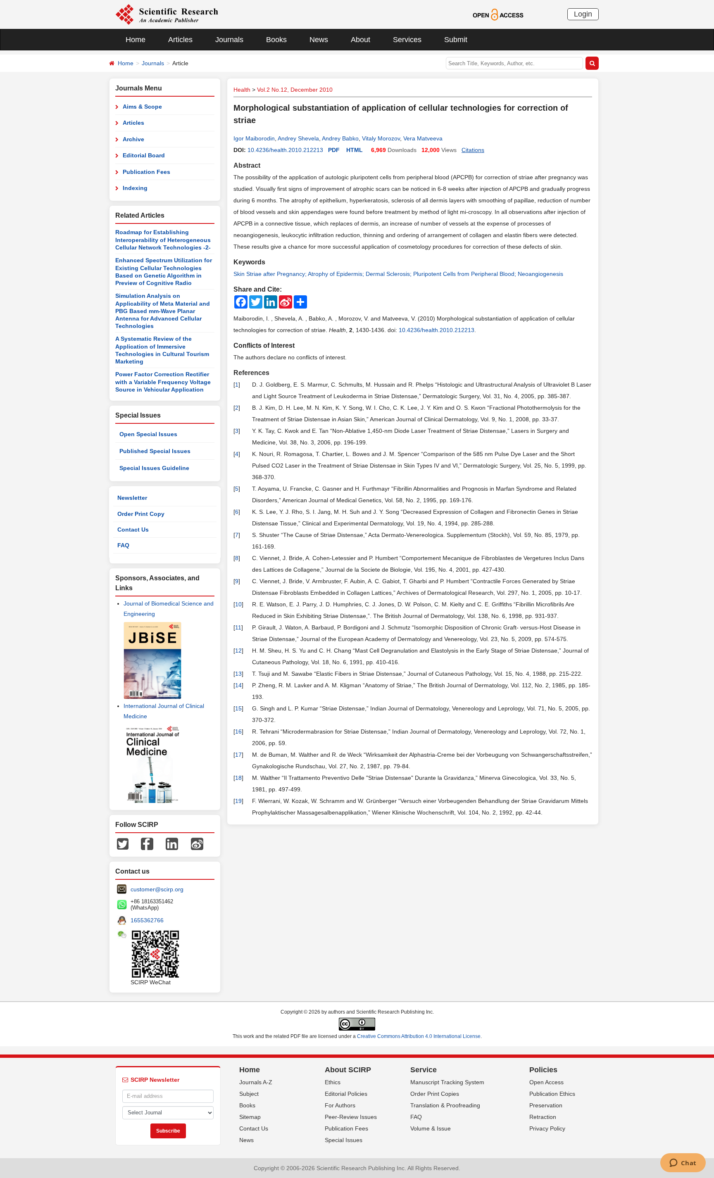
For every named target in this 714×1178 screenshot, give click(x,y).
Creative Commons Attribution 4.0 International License (419, 1036)
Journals (229, 40)
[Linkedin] (172, 843)
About (360, 40)
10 (238, 604)
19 (238, 801)
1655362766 (147, 920)
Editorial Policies (346, 1093)
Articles (180, 40)
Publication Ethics (552, 1093)
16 (238, 731)
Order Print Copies (434, 1093)
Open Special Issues (148, 434)
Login (583, 14)
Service (423, 1070)
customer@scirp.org (157, 889)
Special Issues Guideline (154, 468)
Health (241, 89)
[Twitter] (123, 843)
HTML (354, 150)
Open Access (546, 1082)
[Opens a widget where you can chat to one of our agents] (683, 1163)
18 (238, 777)
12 (238, 650)
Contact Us (133, 529)
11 (238, 627)
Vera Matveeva (423, 138)
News (318, 40)
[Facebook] (147, 843)
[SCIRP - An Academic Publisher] (166, 14)
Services (407, 40)
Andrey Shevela (298, 138)
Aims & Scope (142, 106)
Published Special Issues (154, 451)
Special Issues (343, 1140)
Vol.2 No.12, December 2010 (295, 89)
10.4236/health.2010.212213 (285, 150)
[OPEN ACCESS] (498, 14)
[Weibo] (197, 843)
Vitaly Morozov (381, 138)
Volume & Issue (430, 1128)
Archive (133, 139)
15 (238, 708)
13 (238, 673)
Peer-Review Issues (351, 1117)
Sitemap (250, 1117)
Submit (455, 40)
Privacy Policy (547, 1128)
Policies (543, 1070)
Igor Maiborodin (254, 138)
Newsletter (132, 497)
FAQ (123, 545)
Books (276, 40)
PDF (334, 150)
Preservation (545, 1105)
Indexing (135, 188)
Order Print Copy (140, 514)
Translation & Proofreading (445, 1105)
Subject (249, 1093)
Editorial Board (144, 155)
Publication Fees (146, 172)
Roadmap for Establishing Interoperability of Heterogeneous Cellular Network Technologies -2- (163, 240)
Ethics (332, 1082)
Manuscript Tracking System (447, 1082)
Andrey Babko (340, 138)
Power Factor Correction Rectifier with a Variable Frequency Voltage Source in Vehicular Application (163, 382)
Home (135, 40)
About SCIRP (348, 1070)
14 (238, 685)
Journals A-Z (255, 1082)
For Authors (340, 1105)
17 (238, 754)
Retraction (542, 1117)
